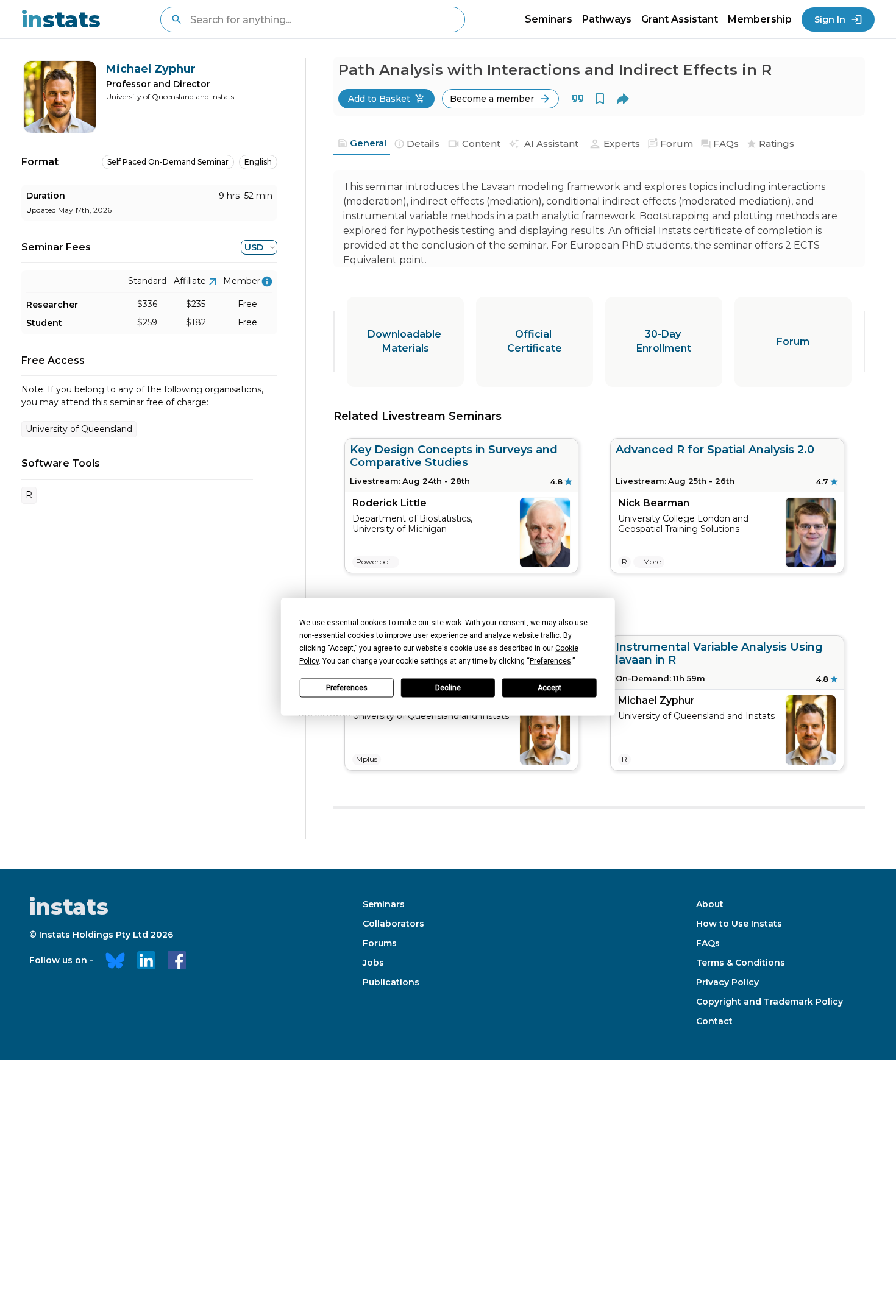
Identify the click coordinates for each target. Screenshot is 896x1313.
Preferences (347, 688)
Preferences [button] (550, 660)
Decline (448, 688)
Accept (549, 688)
